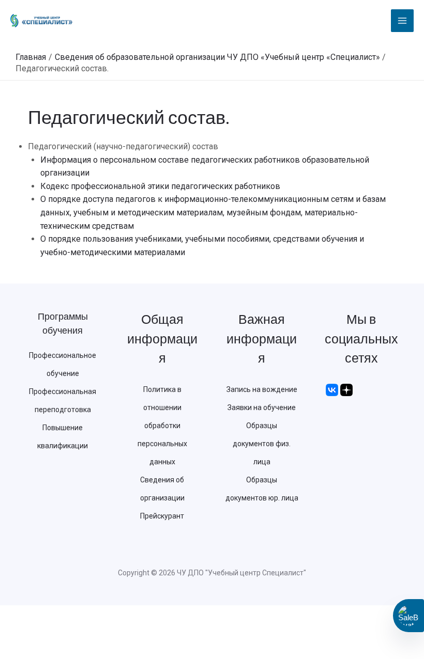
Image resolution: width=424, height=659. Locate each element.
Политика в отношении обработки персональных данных (162, 425)
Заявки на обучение (262, 407)
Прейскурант (162, 516)
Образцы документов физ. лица (262, 443)
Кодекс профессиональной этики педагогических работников (160, 186)
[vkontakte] (332, 389)
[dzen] (346, 389)
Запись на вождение (261, 389)
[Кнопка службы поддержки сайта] (408, 615)
